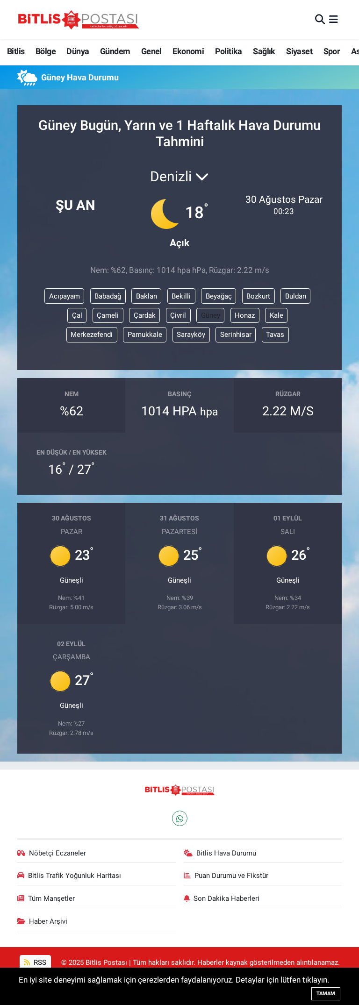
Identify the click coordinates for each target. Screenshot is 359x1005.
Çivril (178, 315)
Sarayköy (191, 334)
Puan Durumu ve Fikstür (231, 875)
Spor (331, 51)
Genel (151, 51)
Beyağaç (219, 296)
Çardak (145, 315)
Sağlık (264, 51)
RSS (39, 962)
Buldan (295, 296)
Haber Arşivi (48, 921)
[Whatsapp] (179, 818)
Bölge (46, 51)
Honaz (245, 315)
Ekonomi (188, 51)
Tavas (275, 334)
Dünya (77, 51)
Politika (228, 51)
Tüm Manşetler (51, 898)
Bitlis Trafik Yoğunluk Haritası (74, 875)
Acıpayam (64, 296)
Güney (210, 315)
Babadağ (107, 296)
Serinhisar (235, 334)
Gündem (115, 51)
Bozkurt (258, 296)
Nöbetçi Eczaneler (57, 853)
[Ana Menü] (333, 19)
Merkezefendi (92, 334)
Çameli (108, 315)
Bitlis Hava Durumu (226, 853)
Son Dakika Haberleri (226, 898)
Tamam (325, 994)
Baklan (146, 296)
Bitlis (15, 51)
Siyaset (299, 51)
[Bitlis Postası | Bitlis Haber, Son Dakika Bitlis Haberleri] (78, 19)
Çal (77, 315)
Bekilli (181, 296)
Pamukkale (145, 334)
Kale (276, 315)
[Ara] (320, 19)
